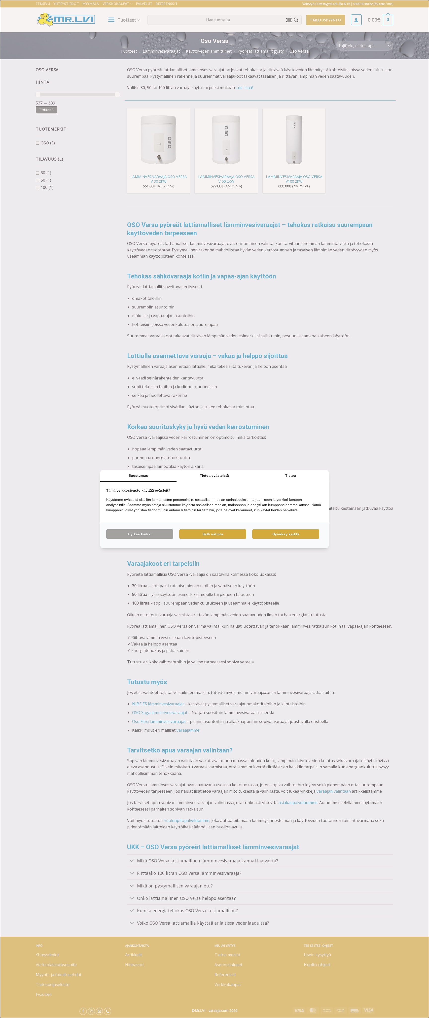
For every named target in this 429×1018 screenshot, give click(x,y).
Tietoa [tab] (290, 475)
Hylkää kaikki (139, 534)
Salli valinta (212, 534)
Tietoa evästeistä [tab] (214, 475)
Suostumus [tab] (138, 475)
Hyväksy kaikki (285, 534)
